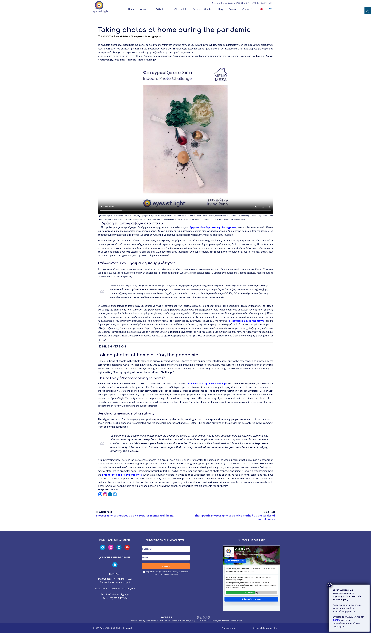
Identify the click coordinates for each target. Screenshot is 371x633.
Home (131, 9)
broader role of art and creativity (122, 474)
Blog (220, 9)
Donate (233, 9)
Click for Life (180, 9)
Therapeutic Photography (145, 36)
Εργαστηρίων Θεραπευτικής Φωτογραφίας (213, 227)
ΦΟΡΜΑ (337, 620)
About (143, 9)
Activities (160, 9)
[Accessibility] (367, 10)
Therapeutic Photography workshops (206, 383)
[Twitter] (115, 494)
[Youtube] (127, 547)
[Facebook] (100, 494)
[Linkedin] (110, 494)
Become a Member (203, 9)
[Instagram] (105, 494)
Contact (246, 9)
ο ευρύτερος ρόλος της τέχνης (246, 321)
